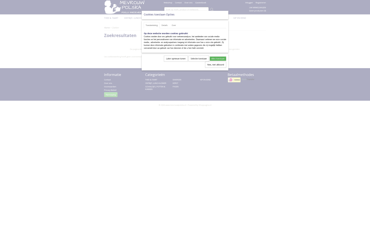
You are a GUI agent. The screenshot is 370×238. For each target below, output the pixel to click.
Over (174, 25)
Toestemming (152, 25)
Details (165, 25)
